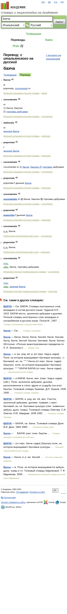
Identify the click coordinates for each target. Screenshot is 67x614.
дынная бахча (11, 131)
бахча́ (6, 457)
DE (49, 2)
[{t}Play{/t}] (12, 79)
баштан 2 (35, 167)
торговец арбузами (17, 111)
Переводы (18, 39)
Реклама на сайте (37, 492)
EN (43, 2)
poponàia (9, 215)
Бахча (7, 467)
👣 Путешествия (8, 497)
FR (62, 2)
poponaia (46, 156)
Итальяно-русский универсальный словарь (24, 272)
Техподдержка (22, 492)
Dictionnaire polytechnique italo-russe (21, 236)
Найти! (59, 22)
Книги (49, 39)
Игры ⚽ (18, 45)
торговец (47, 167)
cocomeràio (10, 199)
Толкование (10, 74)
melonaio (46, 136)
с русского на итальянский (53, 57)
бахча (44, 93)
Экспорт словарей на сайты (13, 502)
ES (55, 2)
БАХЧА (7, 306)
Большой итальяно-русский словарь (21, 93)
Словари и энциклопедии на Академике (29, 12)
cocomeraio (21, 88)
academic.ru (13, 5)
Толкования (33, 33)
